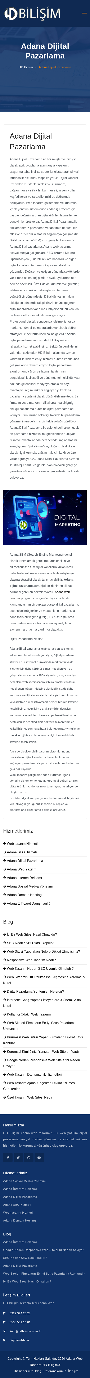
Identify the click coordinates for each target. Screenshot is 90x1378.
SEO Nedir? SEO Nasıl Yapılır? (30, 943)
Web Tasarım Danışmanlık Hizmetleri (34, 1074)
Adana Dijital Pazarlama (24, 861)
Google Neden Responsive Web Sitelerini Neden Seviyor (41, 1063)
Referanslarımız (55, 1371)
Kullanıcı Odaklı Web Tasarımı (28, 1014)
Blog (38, 1371)
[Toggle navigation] (84, 13)
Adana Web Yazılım (21, 869)
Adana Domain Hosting (24, 895)
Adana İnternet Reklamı (24, 878)
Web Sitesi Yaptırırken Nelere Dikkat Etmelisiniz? (43, 951)
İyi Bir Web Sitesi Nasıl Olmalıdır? (31, 934)
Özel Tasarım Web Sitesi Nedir (29, 1097)
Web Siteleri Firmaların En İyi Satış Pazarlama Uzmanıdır (39, 1025)
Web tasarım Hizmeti (22, 843)
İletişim (73, 1371)
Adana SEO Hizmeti (21, 852)
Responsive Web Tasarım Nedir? (31, 960)
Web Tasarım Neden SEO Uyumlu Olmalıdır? (40, 968)
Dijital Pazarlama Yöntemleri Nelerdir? (35, 991)
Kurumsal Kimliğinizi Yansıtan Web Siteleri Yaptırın (44, 1051)
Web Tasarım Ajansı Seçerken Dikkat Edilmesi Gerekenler (39, 1086)
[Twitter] (18, 1157)
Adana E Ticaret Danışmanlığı (28, 903)
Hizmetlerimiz (23, 1371)
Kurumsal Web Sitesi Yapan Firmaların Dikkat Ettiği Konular (43, 1040)
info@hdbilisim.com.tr (25, 1331)
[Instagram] (28, 1157)
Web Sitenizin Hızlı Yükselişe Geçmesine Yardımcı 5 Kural (44, 980)
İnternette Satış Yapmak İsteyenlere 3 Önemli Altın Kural (42, 1003)
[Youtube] (39, 1157)
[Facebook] (8, 1157)
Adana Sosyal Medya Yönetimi (29, 886)
